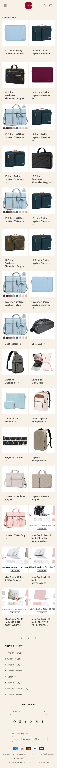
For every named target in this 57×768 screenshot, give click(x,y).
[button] (5, 5)
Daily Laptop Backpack (39, 420)
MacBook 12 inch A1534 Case (15, 579)
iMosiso (14, 754)
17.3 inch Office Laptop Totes (14, 303)
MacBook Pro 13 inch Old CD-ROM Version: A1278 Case (41, 538)
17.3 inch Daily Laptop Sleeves (41, 261)
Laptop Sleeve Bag (40, 498)
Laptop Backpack (37, 459)
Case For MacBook (37, 381)
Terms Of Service (14, 653)
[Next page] (36, 638)
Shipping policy (19, 762)
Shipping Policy (13, 671)
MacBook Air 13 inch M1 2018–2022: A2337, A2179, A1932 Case (14, 622)
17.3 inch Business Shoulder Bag (13, 263)
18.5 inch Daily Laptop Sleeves (41, 303)
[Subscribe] (44, 712)
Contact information (39, 762)
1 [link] (21, 638)
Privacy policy (20, 758)
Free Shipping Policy (16, 689)
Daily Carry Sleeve (11, 420)
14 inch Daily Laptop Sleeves (41, 136)
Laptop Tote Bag (15, 535)
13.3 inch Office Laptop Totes (14, 136)
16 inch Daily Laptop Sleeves (41, 220)
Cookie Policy (12, 665)
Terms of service (38, 758)
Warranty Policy (13, 695)
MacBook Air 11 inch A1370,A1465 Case (40, 580)
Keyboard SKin (14, 457)
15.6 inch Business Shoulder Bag (39, 179)
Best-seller (11, 343)
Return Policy (12, 683)
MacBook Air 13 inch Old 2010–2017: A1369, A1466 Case (40, 622)
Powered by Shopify (28, 754)
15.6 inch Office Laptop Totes (14, 220)
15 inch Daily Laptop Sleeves (14, 178)
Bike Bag (36, 343)
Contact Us (11, 677)
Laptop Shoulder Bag (15, 498)
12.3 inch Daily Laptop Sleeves (14, 52)
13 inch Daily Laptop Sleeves (41, 52)
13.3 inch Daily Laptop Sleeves (41, 94)
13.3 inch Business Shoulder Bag (13, 95)
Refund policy (47, 754)
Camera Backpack (10, 381)
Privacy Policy (13, 659)
